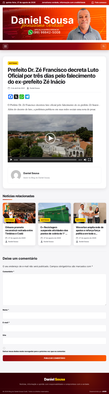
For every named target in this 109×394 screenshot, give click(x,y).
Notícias (13, 63)
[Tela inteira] (89, 159)
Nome (6, 310)
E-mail (6, 322)
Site (4, 335)
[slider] (48, 159)
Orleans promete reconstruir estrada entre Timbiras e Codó (19, 230)
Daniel (54, 379)
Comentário (8, 271)
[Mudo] (85, 159)
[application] (50, 138)
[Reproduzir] (11, 159)
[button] (50, 138)
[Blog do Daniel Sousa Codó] (54, 23)
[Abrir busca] (103, 46)
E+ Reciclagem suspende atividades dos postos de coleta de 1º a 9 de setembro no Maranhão (54, 233)
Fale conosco (100, 2)
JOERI (104, 391)
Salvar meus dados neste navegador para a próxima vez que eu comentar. (34, 351)
